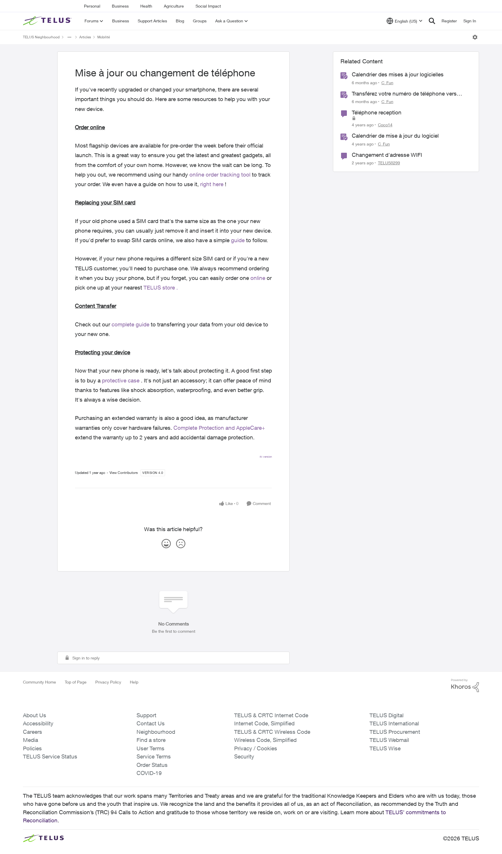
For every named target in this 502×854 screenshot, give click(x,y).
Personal (92, 5)
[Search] (432, 20)
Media (30, 740)
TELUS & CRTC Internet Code (271, 715)
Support (146, 715)
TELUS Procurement (395, 732)
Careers (32, 732)
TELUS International (394, 723)
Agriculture (174, 5)
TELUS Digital (387, 715)
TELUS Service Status (50, 756)
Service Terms (154, 756)
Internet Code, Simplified (264, 723)
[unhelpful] (181, 543)
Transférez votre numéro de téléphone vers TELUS (404, 93)
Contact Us (151, 723)
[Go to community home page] (48, 21)
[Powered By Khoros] (465, 685)
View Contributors (124, 472)
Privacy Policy (108, 681)
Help (134, 681)
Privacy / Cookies (255, 748)
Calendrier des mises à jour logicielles (398, 74)
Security (244, 756)
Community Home (39, 681)
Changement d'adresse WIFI (387, 155)
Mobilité (103, 37)
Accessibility (38, 723)
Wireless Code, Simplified (265, 740)
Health (146, 5)
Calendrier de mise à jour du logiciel (395, 135)
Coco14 (385, 124)
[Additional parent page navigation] (69, 37)
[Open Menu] (475, 37)
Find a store (151, 740)
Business (120, 5)
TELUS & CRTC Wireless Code (272, 732)
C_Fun (387, 82)
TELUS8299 (389, 162)
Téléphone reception (376, 112)
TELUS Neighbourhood (41, 37)
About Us (34, 715)
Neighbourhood (156, 732)
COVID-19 (149, 773)
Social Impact (208, 5)
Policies (32, 748)
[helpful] (166, 543)
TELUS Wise (385, 748)
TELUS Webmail (389, 740)
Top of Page (76, 681)
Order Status (152, 765)
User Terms (150, 748)
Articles (85, 37)
